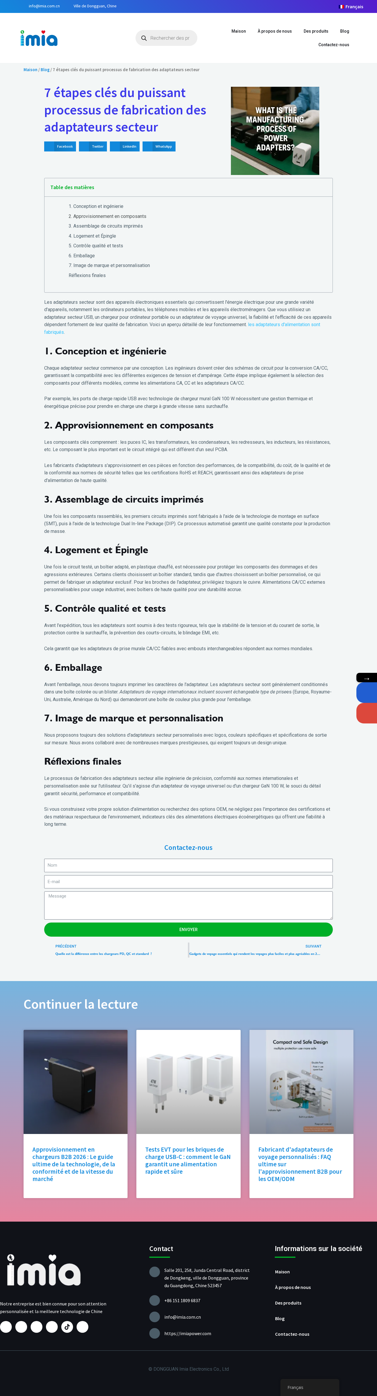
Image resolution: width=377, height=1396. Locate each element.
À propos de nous (275, 31)
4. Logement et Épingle (92, 236)
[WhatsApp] (366, 692)
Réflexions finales (87, 275)
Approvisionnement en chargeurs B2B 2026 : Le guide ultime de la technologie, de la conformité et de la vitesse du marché (73, 1164)
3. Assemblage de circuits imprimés (106, 226)
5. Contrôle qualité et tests (96, 245)
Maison (239, 31)
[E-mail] (366, 713)
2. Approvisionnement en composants (107, 216)
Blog (344, 31)
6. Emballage (82, 255)
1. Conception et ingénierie (96, 206)
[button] (60, 146)
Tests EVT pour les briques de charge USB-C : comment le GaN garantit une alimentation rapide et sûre (188, 1160)
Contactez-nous (333, 44)
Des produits (316, 31)
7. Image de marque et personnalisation (109, 265)
